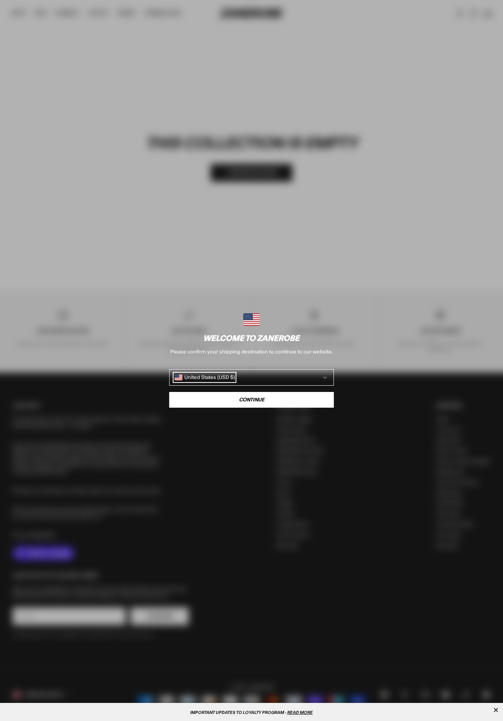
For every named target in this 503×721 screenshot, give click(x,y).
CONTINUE (251, 399)
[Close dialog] (496, 710)
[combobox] (204, 377)
